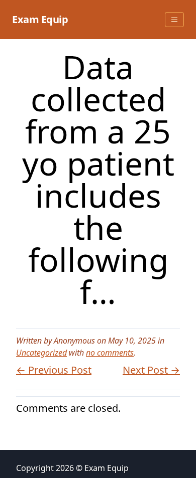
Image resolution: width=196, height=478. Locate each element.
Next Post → (151, 370)
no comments (110, 352)
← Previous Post (53, 370)
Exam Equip (40, 19)
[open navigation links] (174, 19)
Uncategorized (41, 352)
